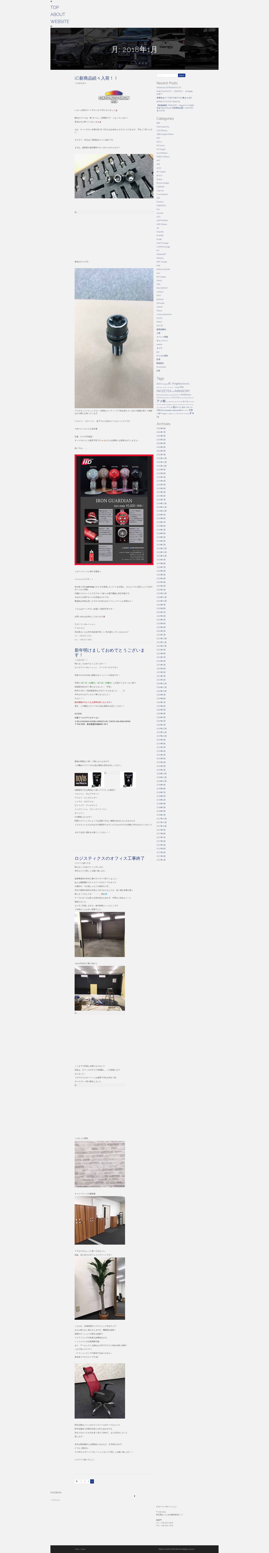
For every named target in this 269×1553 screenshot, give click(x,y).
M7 (158, 250)
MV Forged (161, 277)
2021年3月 (161, 672)
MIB (158, 265)
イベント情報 (162, 337)
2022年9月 (161, 605)
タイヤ (159, 348)
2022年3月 (161, 627)
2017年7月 (161, 837)
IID (158, 228)
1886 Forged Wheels (165, 134)
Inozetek (160, 232)
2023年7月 (161, 567)
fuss (158, 209)
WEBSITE (59, 21)
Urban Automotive (164, 314)
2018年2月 (161, 811)
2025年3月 (161, 492)
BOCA (159, 175)
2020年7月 (161, 702)
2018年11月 (162, 777)
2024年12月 (162, 503)
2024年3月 (161, 537)
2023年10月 (162, 556)
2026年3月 (161, 447)
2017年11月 (162, 822)
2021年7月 (161, 657)
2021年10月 (162, 646)
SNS (170, 397)
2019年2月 (161, 766)
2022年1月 (161, 634)
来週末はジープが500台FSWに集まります (174, 97)
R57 (180, 395)
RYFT (159, 295)
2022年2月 (161, 631)
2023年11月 (162, 552)
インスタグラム (170, 401)
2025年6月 (161, 481)
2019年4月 (161, 758)
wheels (159, 344)
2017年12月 (162, 818)
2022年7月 (161, 612)
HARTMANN (162, 220)
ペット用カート (173, 407)
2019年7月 (161, 747)
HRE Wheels (162, 224)
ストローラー (181, 404)
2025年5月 (161, 484)
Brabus (159, 179)
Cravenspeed (162, 194)
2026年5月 (161, 439)
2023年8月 (161, 563)
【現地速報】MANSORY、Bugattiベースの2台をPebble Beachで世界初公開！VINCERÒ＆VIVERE (175, 108)
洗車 (177, 410)
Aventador (165, 384)
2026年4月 (161, 443)
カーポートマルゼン (167, 404)
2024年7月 (161, 522)
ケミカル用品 (162, 355)
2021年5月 (161, 665)
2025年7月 (161, 477)
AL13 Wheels (162, 153)
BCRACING (185, 384)
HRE (181, 387)
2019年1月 (161, 770)
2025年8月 (161, 473)
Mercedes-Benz (162, 395)
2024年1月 (161, 544)
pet (158, 352)
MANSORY (182, 391)
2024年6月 (161, 526)
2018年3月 (161, 807)
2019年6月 (161, 751)
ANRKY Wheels (163, 156)
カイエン (186, 401)
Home (83, 1549)
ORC (159, 284)
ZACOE (160, 325)
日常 (158, 370)
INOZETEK (164, 391)
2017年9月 (161, 830)
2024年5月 (161, 529)
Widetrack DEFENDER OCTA (169, 87)
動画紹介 (160, 363)
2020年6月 (161, 706)
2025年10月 (162, 466)
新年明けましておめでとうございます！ (110, 652)
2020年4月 (161, 713)
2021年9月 (161, 650)
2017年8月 (161, 833)
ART (158, 160)
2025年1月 (161, 499)
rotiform (160, 292)
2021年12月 (162, 638)
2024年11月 (162, 507)
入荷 (158, 333)
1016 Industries (163, 127)
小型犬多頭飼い (168, 410)
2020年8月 (161, 698)
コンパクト (175, 404)
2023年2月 (161, 586)
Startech (160, 299)
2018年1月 (161, 815)
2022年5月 (161, 619)
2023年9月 (161, 559)
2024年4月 (161, 533)
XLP (193, 397)
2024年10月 (162, 511)
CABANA (160, 187)
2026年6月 (161, 436)
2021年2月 (161, 676)
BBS (158, 123)
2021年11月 (162, 642)
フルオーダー (162, 407)
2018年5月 (161, 800)
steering (181, 397)
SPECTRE (175, 397)
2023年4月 (161, 578)
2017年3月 (161, 852)
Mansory (160, 258)
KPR (173, 391)
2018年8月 (161, 788)
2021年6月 (161, 661)
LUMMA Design (163, 247)
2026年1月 (161, 454)
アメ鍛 (161, 401)
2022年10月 (162, 601)
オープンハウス (178, 401)
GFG (158, 217)
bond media (161, 367)
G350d (177, 387)
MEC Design (162, 262)
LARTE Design (163, 243)
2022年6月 (161, 616)
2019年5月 (161, 755)
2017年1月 (161, 860)
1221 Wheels (162, 130)
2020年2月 (161, 721)
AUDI (159, 168)
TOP (54, 7)
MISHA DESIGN (163, 269)
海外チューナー (183, 410)
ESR (158, 198)
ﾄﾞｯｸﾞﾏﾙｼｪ (187, 413)
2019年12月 (162, 728)
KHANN (160, 235)
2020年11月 (162, 687)
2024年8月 (161, 518)
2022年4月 (161, 623)
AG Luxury (161, 145)
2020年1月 (161, 725)
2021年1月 (161, 680)
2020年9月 (161, 695)
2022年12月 (162, 593)
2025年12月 (162, 458)
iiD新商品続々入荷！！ (96, 78)
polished (170, 395)
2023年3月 (161, 582)
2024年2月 (161, 541)
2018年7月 (161, 792)
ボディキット (187, 407)
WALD (159, 322)
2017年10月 (162, 826)
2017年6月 (161, 841)
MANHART (161, 254)
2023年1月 (161, 590)
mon (158, 273)
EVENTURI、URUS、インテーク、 (165, 387)
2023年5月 (161, 574)
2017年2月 (161, 856)
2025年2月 (161, 496)
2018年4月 (161, 803)
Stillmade (160, 303)
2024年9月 (161, 514)
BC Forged (161, 171)
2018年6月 (161, 796)
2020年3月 (161, 717)
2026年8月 (161, 428)
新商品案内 (161, 329)
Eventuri (160, 202)
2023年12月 (162, 548)
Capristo (160, 190)
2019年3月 (161, 762)
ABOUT (57, 14)
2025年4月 (161, 488)
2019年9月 (161, 740)
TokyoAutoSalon (188, 397)
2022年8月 (161, 608)
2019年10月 (162, 736)
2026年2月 (161, 451)
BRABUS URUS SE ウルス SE (168, 101)
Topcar (159, 310)
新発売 (174, 410)
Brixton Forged (163, 183)
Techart (160, 307)
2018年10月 (162, 781)
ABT (158, 138)
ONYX (159, 280)
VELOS (159, 318)
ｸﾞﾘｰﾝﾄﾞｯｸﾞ (180, 413)
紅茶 (158, 359)
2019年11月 (162, 732)
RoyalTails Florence (163, 397)
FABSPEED (161, 205)
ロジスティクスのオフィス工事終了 (110, 858)
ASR (158, 164)
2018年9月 (161, 785)
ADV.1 (159, 142)
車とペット (173, 413)
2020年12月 (162, 683)
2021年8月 (161, 653)
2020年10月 (162, 691)
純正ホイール (166, 413)
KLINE (159, 239)
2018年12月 (162, 773)
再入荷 (162, 410)
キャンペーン (162, 340)
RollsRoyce (186, 394)
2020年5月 (161, 710)
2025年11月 (162, 462)
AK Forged (161, 149)
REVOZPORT (162, 288)
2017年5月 (161, 845)
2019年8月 (161, 743)
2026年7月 (161, 432)
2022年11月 (162, 597)
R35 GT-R (175, 395)
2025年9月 (161, 469)
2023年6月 (161, 571)
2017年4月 (161, 848)
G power (160, 213)
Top (77, 1549)
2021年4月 (161, 668)
